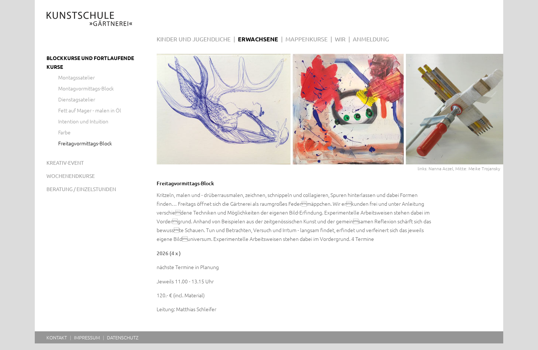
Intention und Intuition (83, 121)
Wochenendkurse (70, 176)
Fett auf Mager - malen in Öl (89, 110)
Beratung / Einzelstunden (81, 189)
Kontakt (56, 337)
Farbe (64, 132)
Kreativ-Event (65, 163)
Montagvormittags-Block (86, 89)
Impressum (87, 337)
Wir (340, 39)
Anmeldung (371, 39)
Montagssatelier (76, 78)
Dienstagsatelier (76, 100)
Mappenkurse (306, 39)
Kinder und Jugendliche (194, 39)
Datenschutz (122, 337)
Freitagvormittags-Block (85, 143)
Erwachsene (258, 39)
